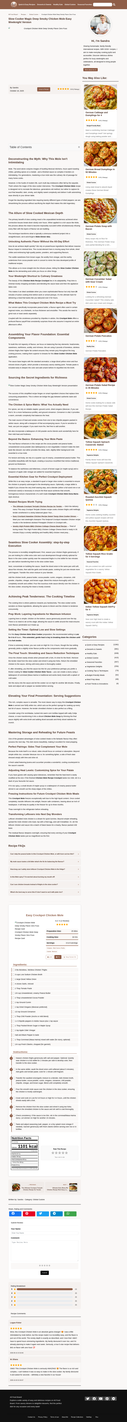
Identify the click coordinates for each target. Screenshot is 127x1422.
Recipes (23, 14)
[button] (52, 1152)
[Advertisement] (44, 129)
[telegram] (114, 1399)
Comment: (15, 1238)
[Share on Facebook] (15, 1213)
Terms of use (54, 1417)
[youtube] (101, 1399)
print (50, 957)
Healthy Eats (58, 4)
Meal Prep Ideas (93, 679)
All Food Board (13, 14)
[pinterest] (107, 1399)
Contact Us (31, 1417)
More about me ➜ (90, 69)
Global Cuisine (70, 4)
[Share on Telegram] (56, 1213)
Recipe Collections (77, 1417)
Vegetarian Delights (93, 455)
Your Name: (16, 1229)
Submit (44, 1273)
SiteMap (88, 1417)
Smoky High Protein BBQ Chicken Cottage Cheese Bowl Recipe (40, 526)
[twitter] (88, 1399)
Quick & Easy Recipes (27, 4)
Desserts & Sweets (44, 4)
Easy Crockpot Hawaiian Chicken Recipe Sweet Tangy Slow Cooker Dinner (45, 516)
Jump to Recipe (44, 89)
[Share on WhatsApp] (70, 1213)
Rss (97, 1417)
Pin (59, 957)
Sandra (15, 88)
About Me (65, 1417)
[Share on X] (43, 1213)
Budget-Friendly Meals (94, 125)
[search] (114, 4)
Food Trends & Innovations (97, 684)
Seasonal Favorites (84, 4)
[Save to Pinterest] (29, 1213)
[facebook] (94, 1399)
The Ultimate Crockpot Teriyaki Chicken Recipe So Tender (37, 506)
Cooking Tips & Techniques (97, 671)
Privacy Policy (42, 1417)
